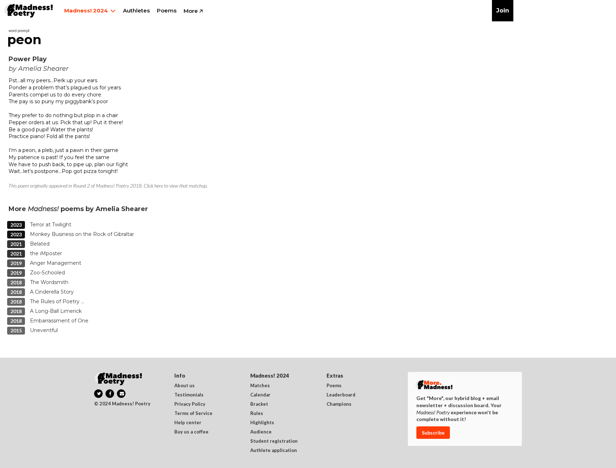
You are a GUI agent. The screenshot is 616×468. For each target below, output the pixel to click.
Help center (187, 422)
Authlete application (273, 450)
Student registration (274, 441)
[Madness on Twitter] (98, 393)
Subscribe (433, 433)
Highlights (262, 422)
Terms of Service (193, 413)
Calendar (260, 395)
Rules (256, 413)
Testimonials (189, 395)
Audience (261, 432)
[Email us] (121, 393)
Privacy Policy (189, 404)
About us (184, 385)
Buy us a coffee (191, 432)
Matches (260, 385)
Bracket (259, 404)
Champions (339, 404)
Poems (334, 385)
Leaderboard (341, 395)
